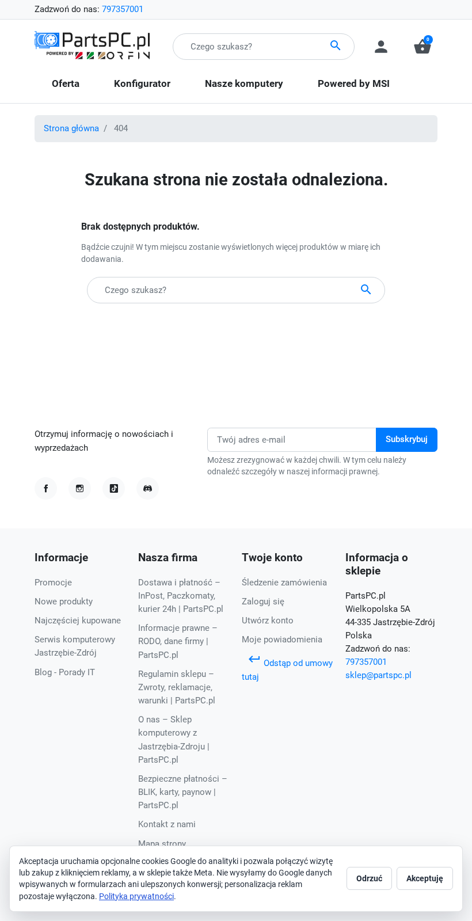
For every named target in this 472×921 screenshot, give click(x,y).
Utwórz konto (268, 620)
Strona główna (71, 128)
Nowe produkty (64, 601)
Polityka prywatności (136, 896)
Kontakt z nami (167, 824)
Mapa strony (162, 844)
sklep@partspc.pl (378, 675)
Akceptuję (424, 878)
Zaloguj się (263, 601)
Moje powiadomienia (282, 639)
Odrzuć (369, 878)
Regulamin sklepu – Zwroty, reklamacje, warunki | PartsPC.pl (176, 687)
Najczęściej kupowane (78, 620)
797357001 (122, 9)
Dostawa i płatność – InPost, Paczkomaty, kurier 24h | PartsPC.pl (180, 595)
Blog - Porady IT (65, 672)
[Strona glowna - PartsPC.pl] (92, 46)
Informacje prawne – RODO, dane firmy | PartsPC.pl (178, 641)
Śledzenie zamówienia (284, 582)
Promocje (53, 582)
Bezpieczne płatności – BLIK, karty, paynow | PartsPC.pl (182, 792)
